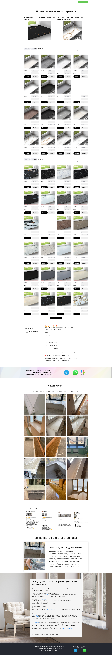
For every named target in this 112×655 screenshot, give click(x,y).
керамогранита (44, 594)
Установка (34, 615)
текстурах (53, 609)
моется (37, 616)
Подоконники (35, 622)
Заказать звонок (83, 2)
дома (48, 610)
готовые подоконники (66, 628)
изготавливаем (69, 627)
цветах (48, 609)
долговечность (44, 599)
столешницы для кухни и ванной (58, 568)
